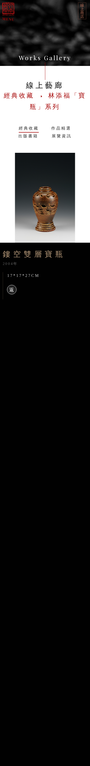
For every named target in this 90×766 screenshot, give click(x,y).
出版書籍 (28, 136)
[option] (45, 198)
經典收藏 (29, 128)
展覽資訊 (62, 136)
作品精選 (61, 128)
